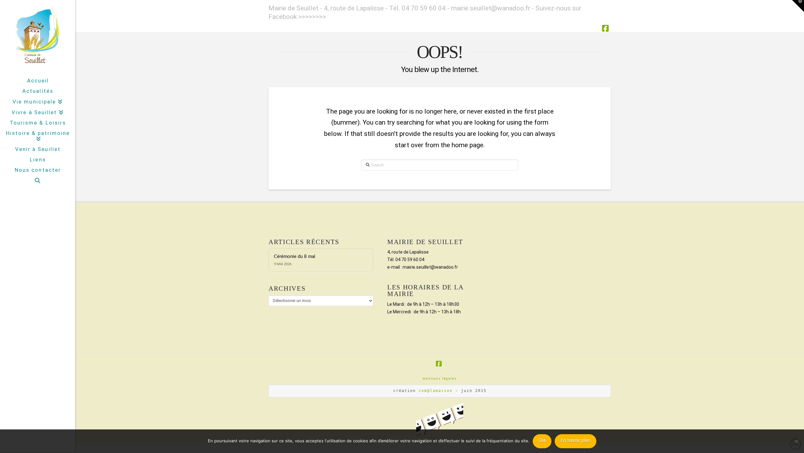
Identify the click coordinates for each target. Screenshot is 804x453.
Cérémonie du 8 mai (294, 256)
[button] (798, 6)
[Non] (796, 441)
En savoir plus (575, 440)
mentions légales (439, 378)
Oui (542, 440)
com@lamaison (436, 391)
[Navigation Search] (37, 180)
